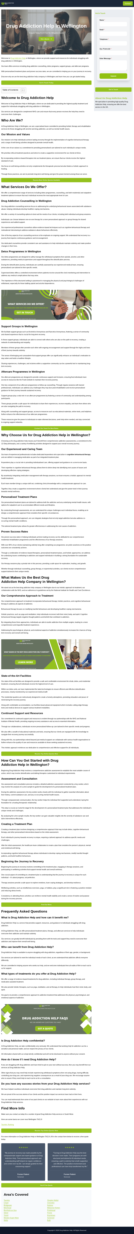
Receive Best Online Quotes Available (46, 180)
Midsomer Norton (53, 1208)
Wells (6, 1220)
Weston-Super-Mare (11, 1218)
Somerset (50, 1218)
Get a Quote (45, 39)
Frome (49, 1213)
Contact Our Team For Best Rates (46, 428)
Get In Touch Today (46, 83)
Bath (49, 1220)
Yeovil (6, 1215)
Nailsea (50, 1205)
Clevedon (50, 1203)
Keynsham (51, 1215)
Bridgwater (8, 1205)
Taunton (4, 1124)
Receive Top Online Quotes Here (46, 754)
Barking (11, 1124)
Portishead (51, 1210)
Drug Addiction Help (17, 58)
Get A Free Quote (46, 1185)
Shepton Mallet (52, 1200)
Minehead (7, 1208)
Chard (6, 1203)
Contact (128, 3)
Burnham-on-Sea (10, 1210)
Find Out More (46, 904)
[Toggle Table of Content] (21, 90)
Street (6, 1213)
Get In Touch (113, 89)
